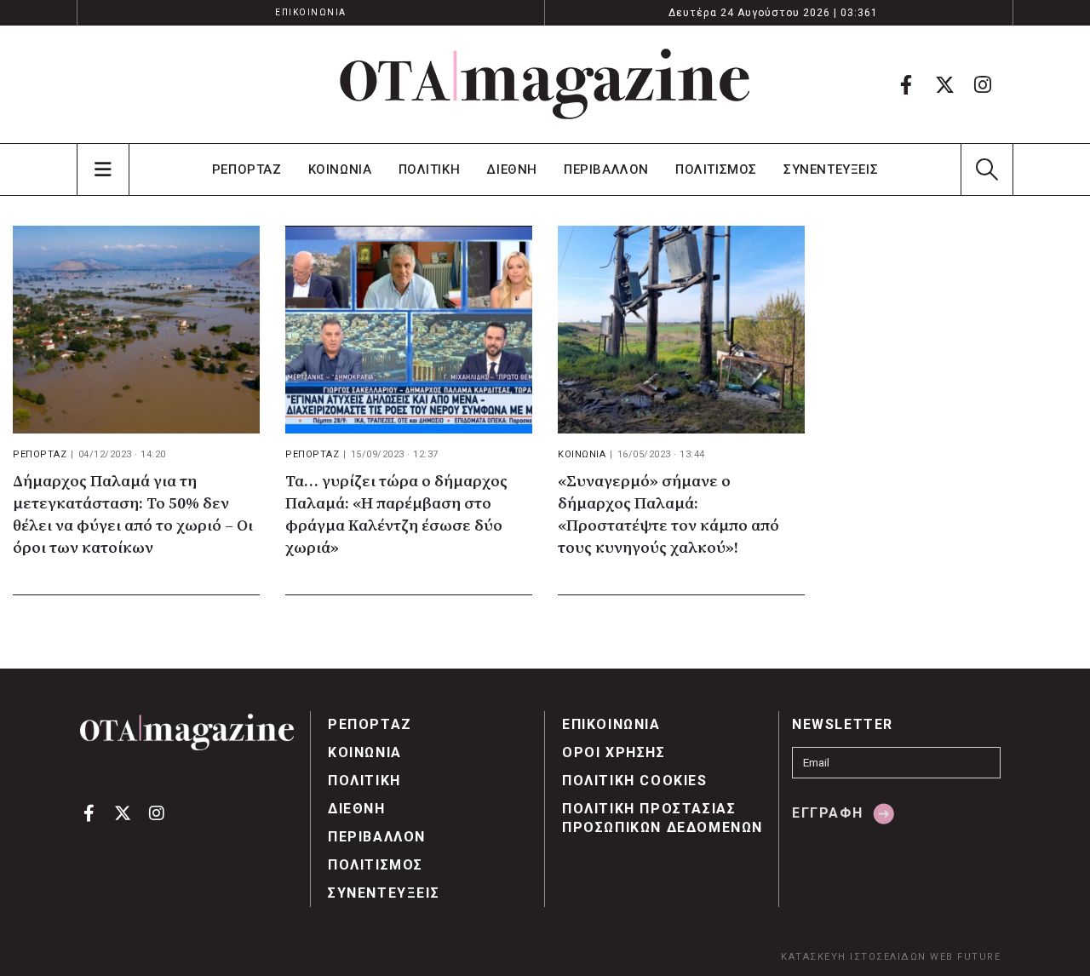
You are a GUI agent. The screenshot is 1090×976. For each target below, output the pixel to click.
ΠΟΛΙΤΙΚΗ (430, 169)
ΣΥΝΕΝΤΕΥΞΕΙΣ (830, 169)
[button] (986, 169)
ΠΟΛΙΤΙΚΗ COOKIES (635, 780)
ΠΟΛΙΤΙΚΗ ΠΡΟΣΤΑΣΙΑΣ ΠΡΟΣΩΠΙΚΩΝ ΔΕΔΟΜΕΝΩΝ (662, 818)
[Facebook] (906, 84)
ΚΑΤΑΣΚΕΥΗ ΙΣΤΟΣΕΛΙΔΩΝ (853, 956)
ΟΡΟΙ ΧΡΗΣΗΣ (614, 752)
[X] (944, 84)
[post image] (136, 329)
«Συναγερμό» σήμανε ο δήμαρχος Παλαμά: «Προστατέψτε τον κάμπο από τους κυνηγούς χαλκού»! (668, 515)
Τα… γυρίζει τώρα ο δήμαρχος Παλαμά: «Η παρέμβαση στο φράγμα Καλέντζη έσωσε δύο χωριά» (396, 515)
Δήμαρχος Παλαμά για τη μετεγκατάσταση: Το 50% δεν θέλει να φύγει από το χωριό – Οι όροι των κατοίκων (133, 515)
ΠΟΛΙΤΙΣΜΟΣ (716, 169)
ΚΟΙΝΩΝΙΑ (340, 169)
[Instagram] (983, 84)
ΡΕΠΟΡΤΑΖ (247, 169)
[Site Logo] (545, 84)
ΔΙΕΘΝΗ (511, 169)
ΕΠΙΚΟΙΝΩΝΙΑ (311, 12)
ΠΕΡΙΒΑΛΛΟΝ (606, 169)
